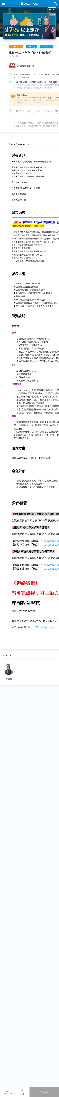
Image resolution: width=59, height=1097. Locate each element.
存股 (29, 111)
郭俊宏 (18, 111)
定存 (38, 111)
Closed (44, 1092)
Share (51, 9)
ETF (56, 111)
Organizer (7, 1093)
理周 (47, 111)
